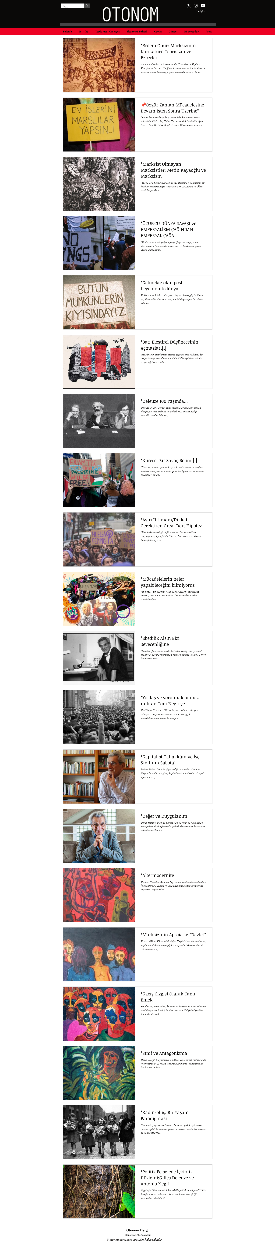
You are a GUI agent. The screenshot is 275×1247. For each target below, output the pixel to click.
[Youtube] (203, 5)
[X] (188, 5)
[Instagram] (195, 5)
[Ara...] (87, 6)
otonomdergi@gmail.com (138, 1234)
